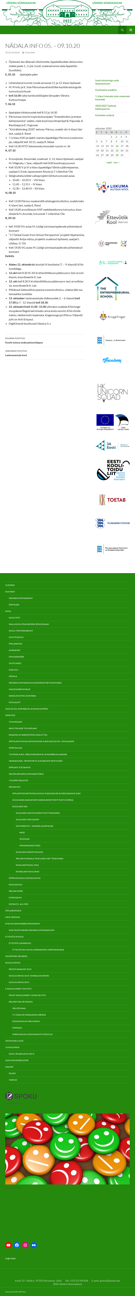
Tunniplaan (15, 721)
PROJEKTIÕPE (16, 891)
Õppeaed (17, 1027)
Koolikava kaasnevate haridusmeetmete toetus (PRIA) (42, 800)
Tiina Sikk (29, 52)
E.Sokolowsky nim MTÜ (18, 988)
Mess (22, 832)
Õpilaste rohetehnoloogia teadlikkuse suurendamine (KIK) (46, 793)
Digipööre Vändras (16, 956)
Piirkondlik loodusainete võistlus (32, 1034)
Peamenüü (131, 30)
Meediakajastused (29, 845)
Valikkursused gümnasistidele (26, 774)
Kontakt (10, 591)
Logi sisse (10, 1258)
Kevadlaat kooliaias (27, 871)
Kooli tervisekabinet (21, 630)
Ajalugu (13, 669)
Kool (8, 611)
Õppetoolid (15, 748)
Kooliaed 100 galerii (27, 819)
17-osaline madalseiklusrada (29, 1014)
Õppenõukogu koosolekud (24, 878)
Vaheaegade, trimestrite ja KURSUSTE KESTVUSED (36, 761)
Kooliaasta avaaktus (106, 89)
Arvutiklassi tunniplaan (23, 728)
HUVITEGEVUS (16, 637)
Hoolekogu (15, 884)
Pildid (12, 1073)
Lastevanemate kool (16, 353)
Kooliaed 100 (19, 806)
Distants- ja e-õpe (18, 904)
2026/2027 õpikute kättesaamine (105, 107)
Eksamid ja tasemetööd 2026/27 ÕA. (28, 735)
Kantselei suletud (104, 115)
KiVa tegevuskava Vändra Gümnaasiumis (31, 930)
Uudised (10, 585)
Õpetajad (14, 604)
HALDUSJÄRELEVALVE (19, 689)
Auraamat (14, 650)
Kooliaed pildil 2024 (27, 865)
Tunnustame (12, 1047)
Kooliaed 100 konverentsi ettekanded (38, 813)
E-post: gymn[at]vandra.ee (106, 1280)
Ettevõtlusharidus (20, 943)
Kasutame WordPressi (15, 1291)
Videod (13, 1080)
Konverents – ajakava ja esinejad (34, 826)
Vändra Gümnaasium (21, 598)
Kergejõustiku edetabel (22, 695)
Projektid (14, 787)
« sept (109, 162)
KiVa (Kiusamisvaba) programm (22, 923)
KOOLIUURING (12, 962)
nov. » (116, 162)
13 (102, 145)
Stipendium (15, 897)
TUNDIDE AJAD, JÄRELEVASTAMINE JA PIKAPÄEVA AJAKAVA (38, 754)
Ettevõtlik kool (14, 936)
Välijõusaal (19, 1008)
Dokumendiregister (16, 1060)
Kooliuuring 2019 (19, 982)
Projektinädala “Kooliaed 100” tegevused (39, 858)
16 (117, 145)
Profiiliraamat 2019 (20, 969)
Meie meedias (12, 917)
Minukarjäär (16, 656)
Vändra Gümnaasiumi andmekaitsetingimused (35, 682)
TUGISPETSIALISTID (18, 780)
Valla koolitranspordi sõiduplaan (29, 624)
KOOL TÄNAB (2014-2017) (21, 1053)
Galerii (9, 1067)
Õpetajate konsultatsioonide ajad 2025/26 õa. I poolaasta (41, 741)
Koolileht (15, 702)
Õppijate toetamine (20, 767)
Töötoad (24, 839)
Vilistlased (15, 663)
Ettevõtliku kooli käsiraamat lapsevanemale (38, 949)
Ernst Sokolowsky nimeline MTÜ (27, 995)
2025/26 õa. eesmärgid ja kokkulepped (26, 708)
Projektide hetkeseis (21, 1001)
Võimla (13, 676)
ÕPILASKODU (15, 643)
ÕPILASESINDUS (13, 910)
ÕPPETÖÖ (10, 715)
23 (117, 150)
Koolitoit (14, 617)
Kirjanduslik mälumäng (26, 1021)
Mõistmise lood (14, 1040)
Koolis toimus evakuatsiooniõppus (24, 340)
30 (117, 155)
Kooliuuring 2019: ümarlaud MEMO (29, 975)
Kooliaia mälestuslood (29, 852)
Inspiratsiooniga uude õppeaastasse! (107, 82)
